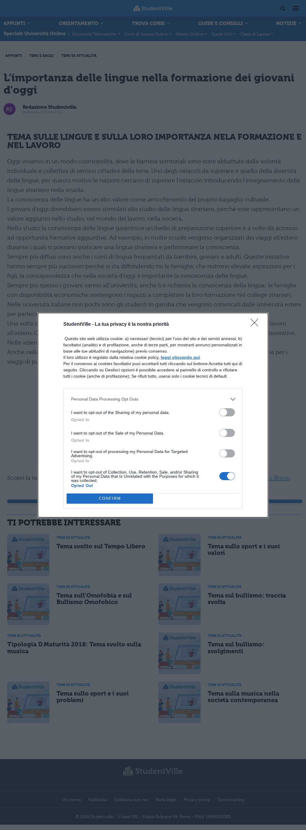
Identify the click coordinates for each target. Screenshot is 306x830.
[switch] (227, 412)
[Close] (256, 324)
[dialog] (153, 415)
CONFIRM (110, 498)
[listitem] (153, 399)
